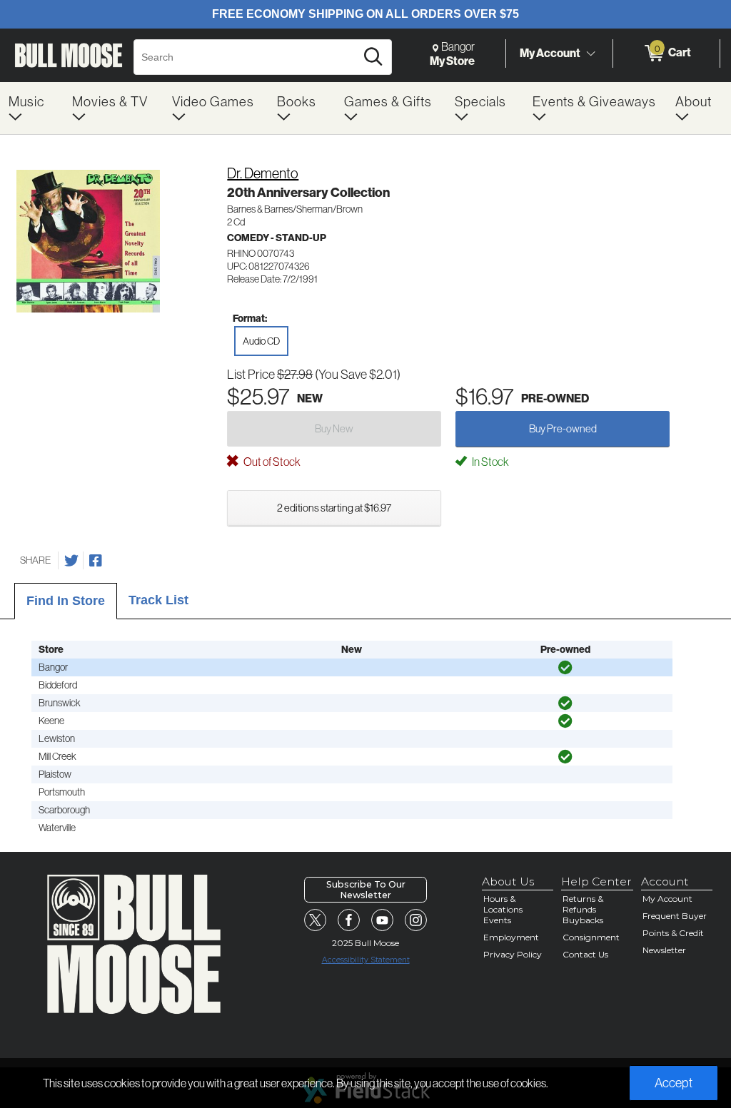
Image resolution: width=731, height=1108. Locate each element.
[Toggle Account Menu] (590, 53)
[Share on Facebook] (95, 561)
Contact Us (585, 954)
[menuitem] (32, 108)
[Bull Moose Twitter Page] (315, 920)
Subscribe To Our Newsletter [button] (365, 889)
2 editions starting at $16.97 (334, 507)
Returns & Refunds (583, 904)
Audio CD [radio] (261, 341)
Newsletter (664, 950)
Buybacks (583, 920)
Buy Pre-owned (563, 428)
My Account (550, 53)
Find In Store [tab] (65, 601)
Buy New (334, 428)
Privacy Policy (512, 954)
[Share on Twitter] (71, 561)
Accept (673, 1082)
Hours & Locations (503, 904)
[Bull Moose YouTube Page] (382, 920)
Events (497, 920)
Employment (511, 937)
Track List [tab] (158, 600)
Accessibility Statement (366, 960)
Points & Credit (673, 932)
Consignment (591, 937)
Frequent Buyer (674, 915)
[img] (565, 668)
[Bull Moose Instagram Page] (416, 920)
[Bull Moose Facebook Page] (349, 920)
